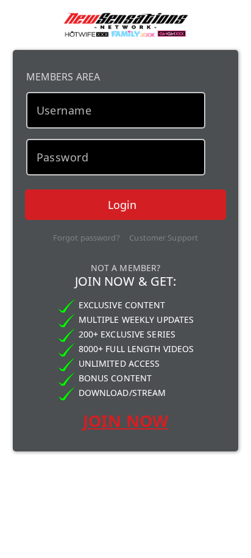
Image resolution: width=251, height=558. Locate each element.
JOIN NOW (125, 420)
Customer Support (163, 238)
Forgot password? (86, 237)
